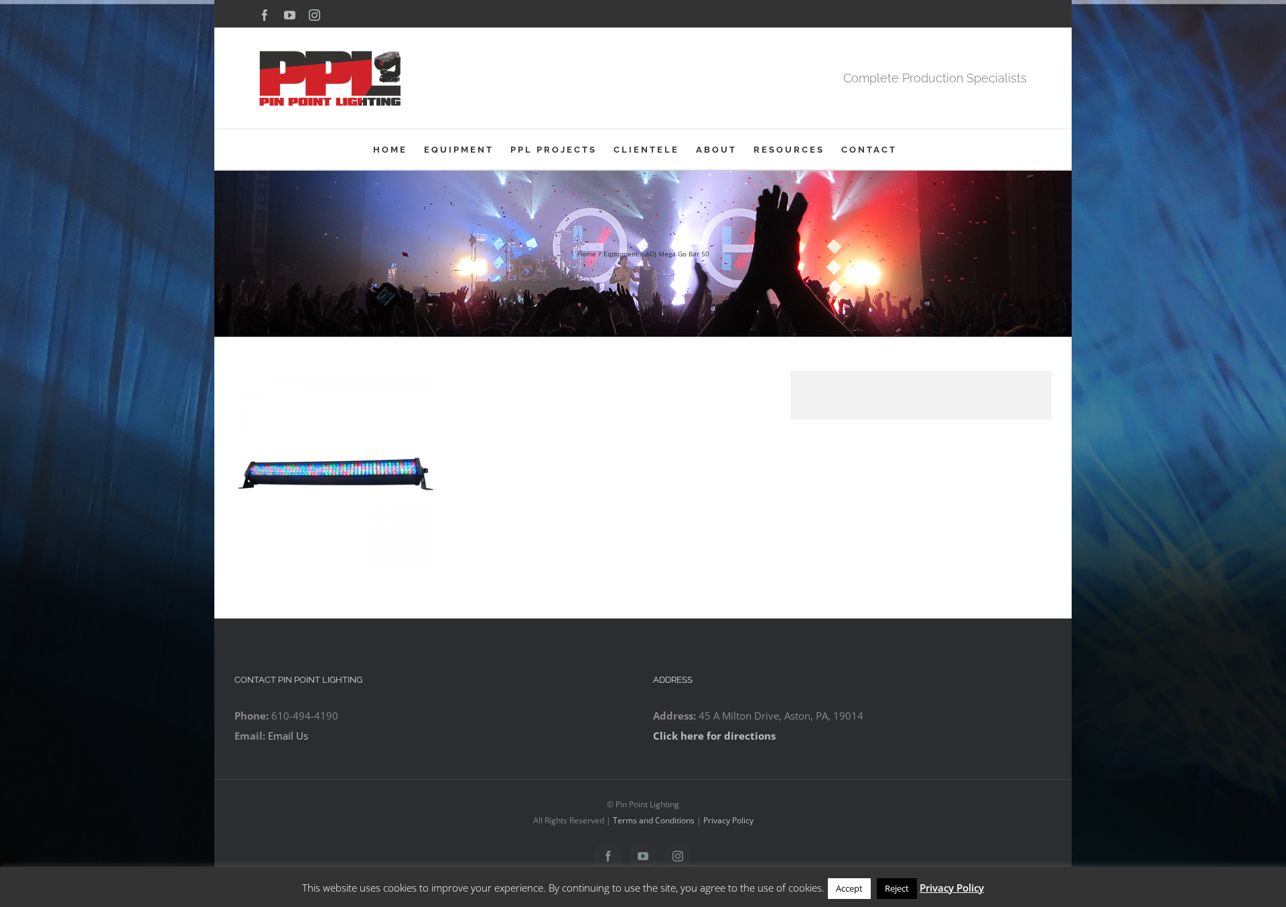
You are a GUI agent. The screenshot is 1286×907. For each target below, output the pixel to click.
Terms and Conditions (654, 820)
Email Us (288, 735)
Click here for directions (714, 735)
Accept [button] (849, 888)
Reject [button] (897, 888)
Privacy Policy (728, 820)
